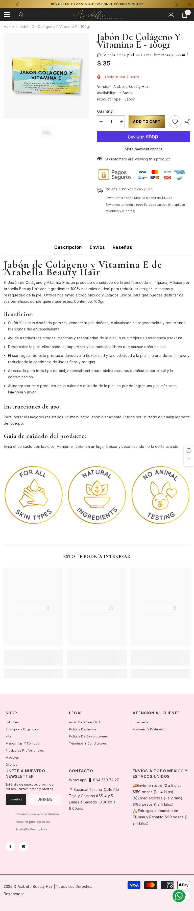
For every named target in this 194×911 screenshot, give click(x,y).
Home (9, 26)
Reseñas (122, 247)
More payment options (143, 149)
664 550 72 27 (106, 780)
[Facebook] (10, 847)
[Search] (21, 15)
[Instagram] (24, 847)
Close (189, 4)
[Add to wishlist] (175, 121)
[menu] (7, 15)
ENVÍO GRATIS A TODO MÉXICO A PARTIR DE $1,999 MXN (97, 4)
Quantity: (105, 111)
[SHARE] (185, 122)
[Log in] (171, 14)
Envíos (97, 247)
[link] (34, 495)
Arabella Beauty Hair (131, 86)
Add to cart (147, 121)
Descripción (68, 247)
